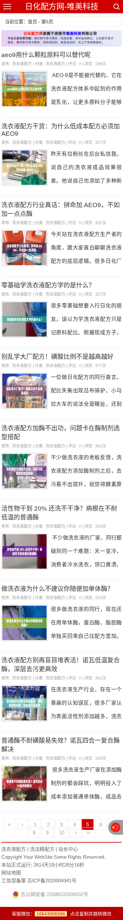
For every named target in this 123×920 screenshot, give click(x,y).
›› (88, 832)
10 (61, 832)
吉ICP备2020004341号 (51, 880)
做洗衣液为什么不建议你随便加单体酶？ (57, 588)
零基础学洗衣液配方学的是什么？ (48, 285)
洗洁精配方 (42, 849)
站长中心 (68, 849)
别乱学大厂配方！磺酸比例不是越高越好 (57, 356)
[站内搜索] (116, 6)
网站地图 (11, 872)
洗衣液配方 (22, 64)
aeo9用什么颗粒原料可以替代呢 (46, 54)
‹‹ (9, 824)
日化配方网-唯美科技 (61, 6)
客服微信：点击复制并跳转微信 (62, 913)
